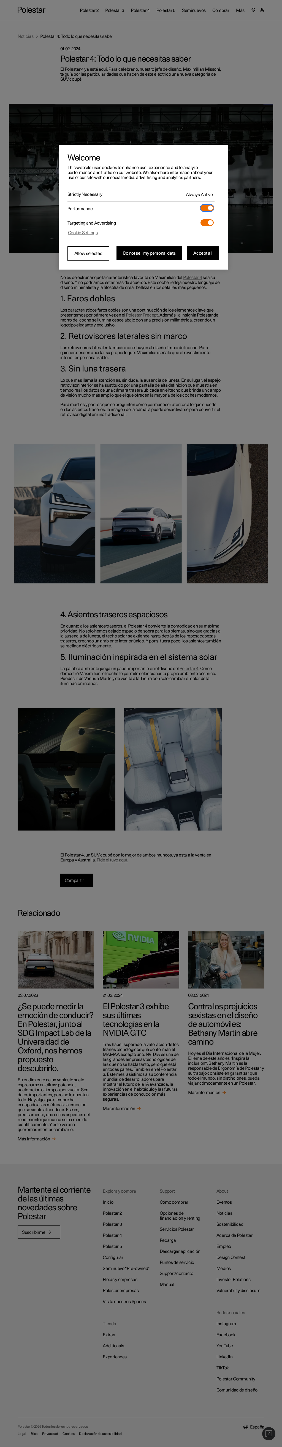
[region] (143, 207)
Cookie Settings (83, 233)
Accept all (202, 253)
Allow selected (88, 253)
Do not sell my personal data (149, 253)
